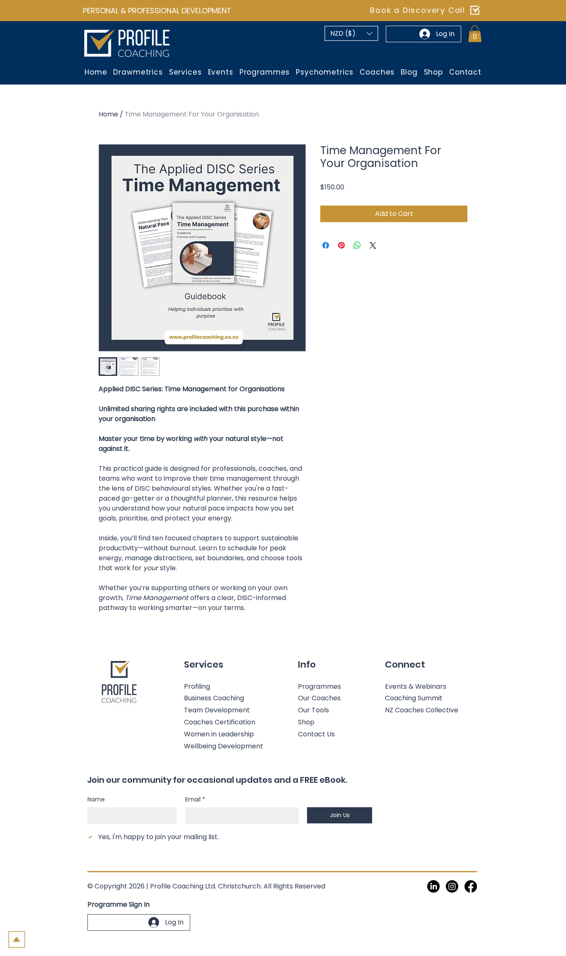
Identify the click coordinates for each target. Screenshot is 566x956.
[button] (351, 33)
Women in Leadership (219, 734)
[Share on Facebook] (326, 245)
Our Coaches (319, 698)
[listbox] (351, 33)
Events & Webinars (415, 686)
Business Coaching (214, 698)
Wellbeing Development (223, 746)
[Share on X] (373, 245)
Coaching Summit (414, 698)
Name (96, 800)
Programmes (319, 686)
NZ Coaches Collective (421, 710)
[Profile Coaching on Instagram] (452, 886)
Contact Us (316, 734)
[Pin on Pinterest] (341, 245)
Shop (306, 722)
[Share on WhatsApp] (357, 245)
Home (108, 114)
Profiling (197, 686)
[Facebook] (470, 886)
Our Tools (313, 710)
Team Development (217, 710)
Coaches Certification (219, 722)
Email (195, 800)
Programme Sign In (118, 904)
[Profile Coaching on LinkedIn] (433, 886)
